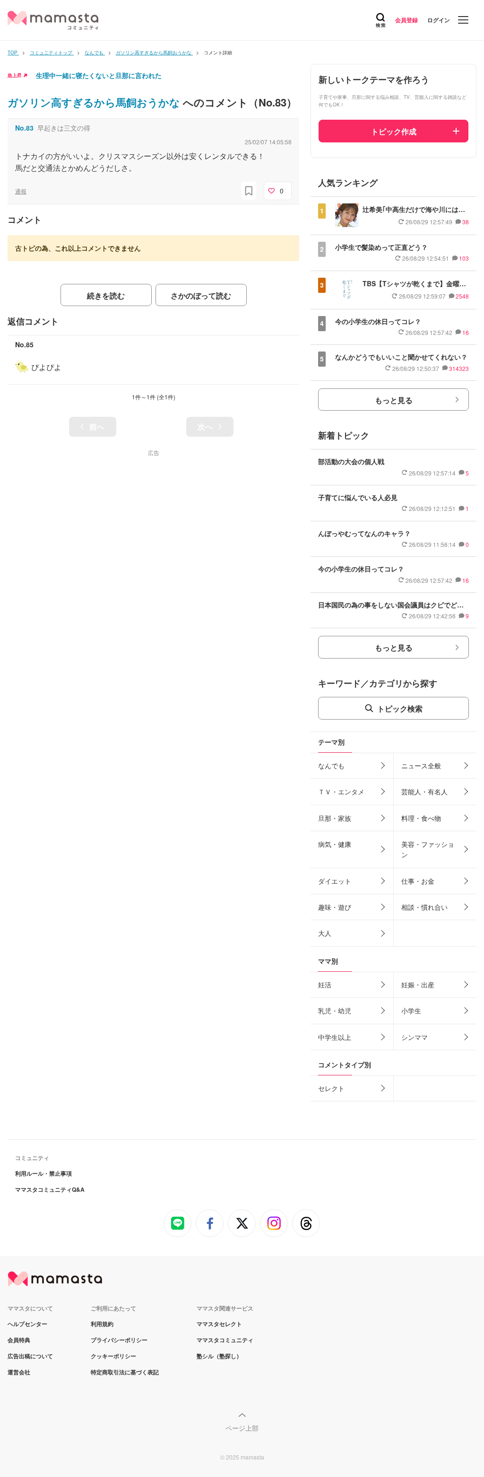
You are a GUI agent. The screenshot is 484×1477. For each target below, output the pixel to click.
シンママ (414, 1037)
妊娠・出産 (417, 984)
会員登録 (406, 20)
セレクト (331, 1088)
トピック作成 (393, 131)
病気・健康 (334, 844)
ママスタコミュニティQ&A (50, 1189)
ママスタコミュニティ (225, 1340)
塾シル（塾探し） (219, 1356)
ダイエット (334, 881)
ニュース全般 (421, 765)
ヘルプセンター (27, 1324)
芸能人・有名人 (424, 791)
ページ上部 (242, 1428)
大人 (324, 933)
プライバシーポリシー (119, 1340)
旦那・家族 (334, 818)
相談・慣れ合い (424, 907)
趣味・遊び (334, 907)
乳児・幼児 (334, 1010)
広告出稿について (30, 1356)
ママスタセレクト (219, 1324)
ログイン (438, 20)
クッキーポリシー (113, 1356)
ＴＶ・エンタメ (341, 791)
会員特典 (19, 1340)
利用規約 (102, 1324)
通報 (20, 191)
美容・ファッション (427, 849)
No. (24, 127)
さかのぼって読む (201, 295)
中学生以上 (334, 1037)
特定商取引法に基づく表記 (125, 1372)
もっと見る (394, 400)
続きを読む (106, 295)
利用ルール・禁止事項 (43, 1173)
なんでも (331, 765)
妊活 (324, 984)
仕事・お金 (417, 881)
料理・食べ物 (421, 818)
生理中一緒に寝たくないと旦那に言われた (99, 75)
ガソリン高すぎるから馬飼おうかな (95, 102)
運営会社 (19, 1372)
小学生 (411, 1010)
